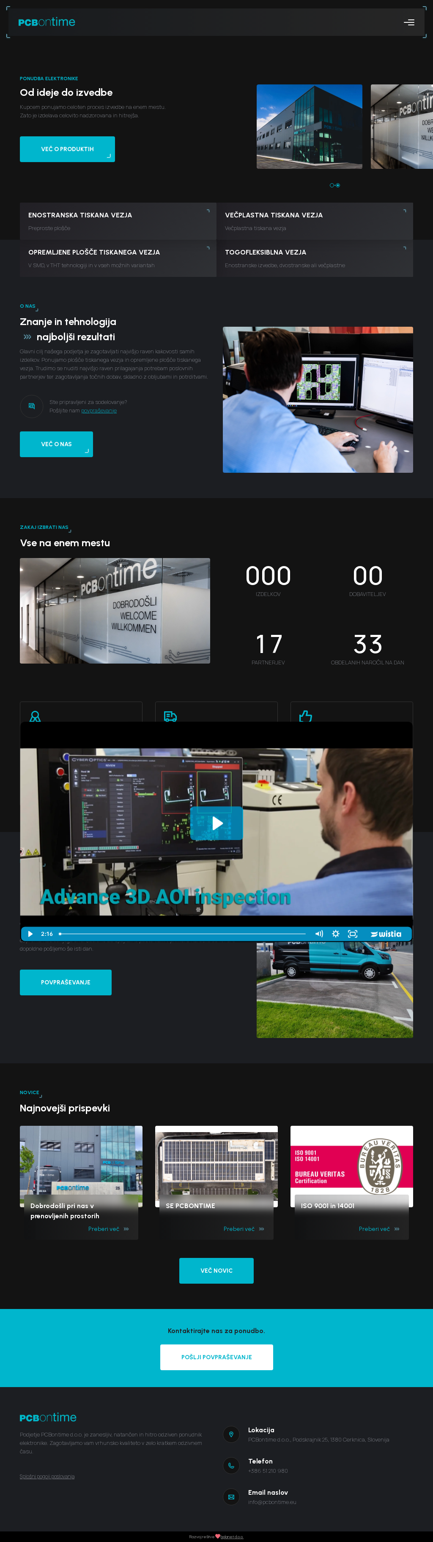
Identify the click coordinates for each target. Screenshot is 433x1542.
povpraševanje (99, 410)
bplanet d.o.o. (232, 1536)
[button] (332, 185)
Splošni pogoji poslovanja (47, 1476)
